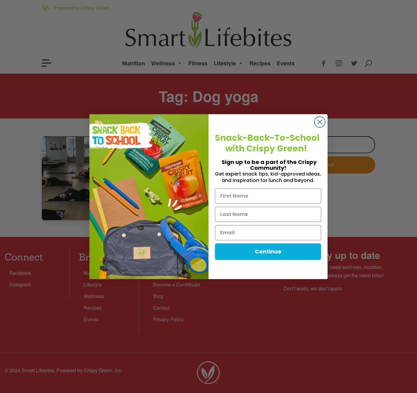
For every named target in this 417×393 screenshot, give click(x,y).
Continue (268, 251)
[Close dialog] (319, 122)
